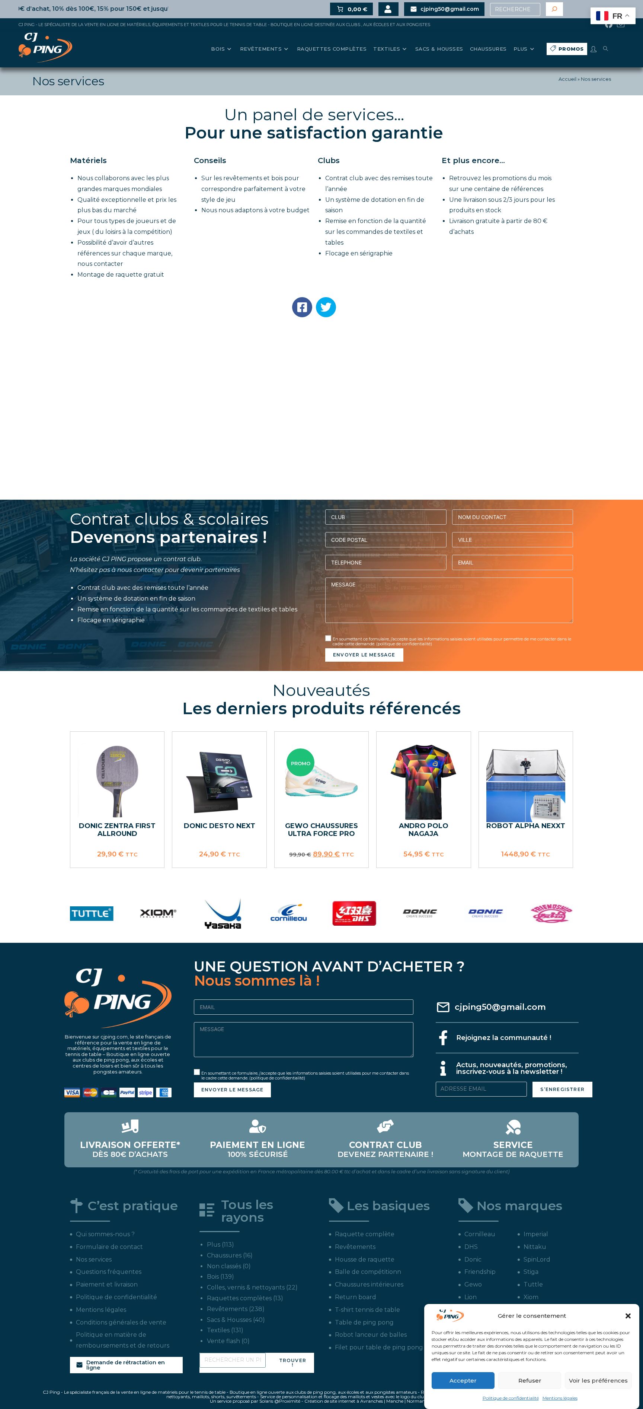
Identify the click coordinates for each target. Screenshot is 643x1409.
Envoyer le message (364, 655)
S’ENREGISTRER (562, 1089)
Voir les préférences (598, 1380)
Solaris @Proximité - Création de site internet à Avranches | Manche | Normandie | (346, 1401)
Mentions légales (560, 1398)
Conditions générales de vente (121, 1322)
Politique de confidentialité (511, 1398)
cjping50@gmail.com (500, 1007)
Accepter (463, 1380)
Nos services (94, 1259)
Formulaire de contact (109, 1246)
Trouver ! (292, 1363)
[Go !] (554, 9)
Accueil (567, 79)
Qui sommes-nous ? (105, 1234)
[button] (628, 1316)
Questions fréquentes (108, 1271)
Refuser (529, 1380)
